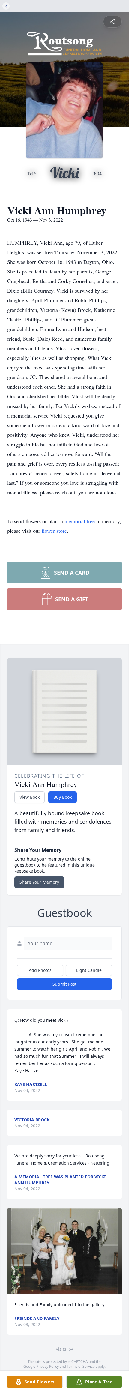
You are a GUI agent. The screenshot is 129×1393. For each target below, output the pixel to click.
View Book (30, 797)
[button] (64, 1251)
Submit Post (64, 984)
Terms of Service (81, 1366)
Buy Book (62, 797)
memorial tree (79, 521)
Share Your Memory (39, 882)
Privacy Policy (47, 1366)
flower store (54, 530)
